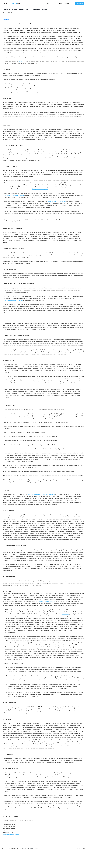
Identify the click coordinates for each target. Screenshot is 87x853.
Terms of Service (24, 848)
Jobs (53, 3)
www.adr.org (65, 614)
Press (60, 3)
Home (47, 3)
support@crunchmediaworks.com (57, 201)
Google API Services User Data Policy (13, 300)
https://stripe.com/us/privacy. (40, 189)
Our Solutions (79, 3)
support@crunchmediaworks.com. (14, 195)
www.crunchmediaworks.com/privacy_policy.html (41, 494)
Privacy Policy (22, 61)
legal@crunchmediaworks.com (46, 601)
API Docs (68, 3)
